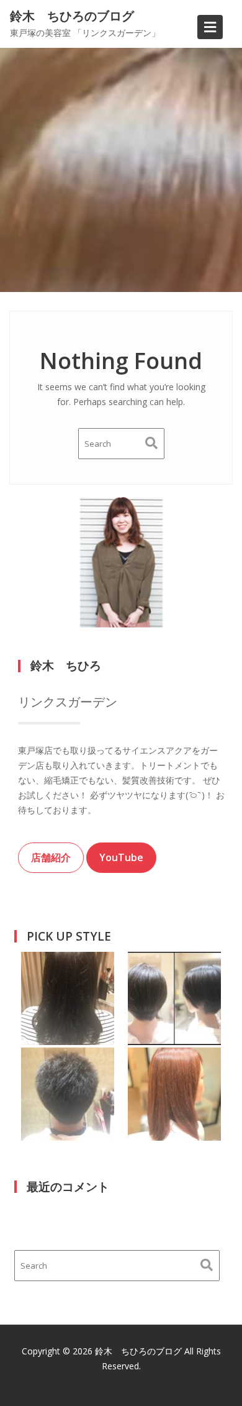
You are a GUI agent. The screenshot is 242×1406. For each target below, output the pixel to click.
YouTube (121, 857)
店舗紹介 (51, 857)
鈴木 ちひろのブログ (72, 15)
